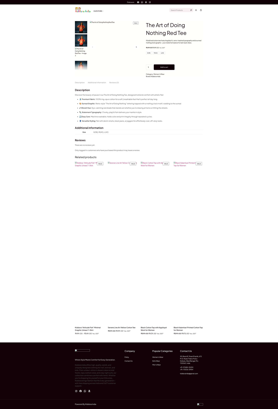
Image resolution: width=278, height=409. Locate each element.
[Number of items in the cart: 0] (201, 10)
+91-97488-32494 (186, 367)
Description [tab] (80, 82)
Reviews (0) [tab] (114, 82)
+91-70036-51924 (186, 369)
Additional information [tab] (97, 82)
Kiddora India (155, 76)
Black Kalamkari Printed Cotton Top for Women (188, 328)
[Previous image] (92, 47)
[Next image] (136, 47)
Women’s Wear (159, 74)
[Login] (196, 10)
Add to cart (164, 67)
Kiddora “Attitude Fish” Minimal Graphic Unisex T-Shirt (88, 328)
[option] (81, 40)
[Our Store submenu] (102, 10)
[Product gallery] (114, 45)
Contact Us (128, 361)
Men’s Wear (156, 365)
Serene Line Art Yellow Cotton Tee (121, 327)
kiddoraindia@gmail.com (189, 373)
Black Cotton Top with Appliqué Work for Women (154, 328)
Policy (127, 357)
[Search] (191, 10)
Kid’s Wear (156, 361)
